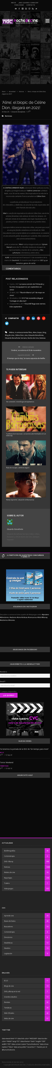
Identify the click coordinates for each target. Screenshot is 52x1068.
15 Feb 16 (8, 768)
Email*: (3, 681)
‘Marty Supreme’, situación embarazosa (20, 500)
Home (3, 91)
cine (26, 335)
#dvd (39, 617)
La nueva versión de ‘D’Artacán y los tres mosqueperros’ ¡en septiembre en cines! (27, 287)
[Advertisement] (26, 57)
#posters (45, 614)
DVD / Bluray (8, 861)
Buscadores (8, 926)
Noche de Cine (33, 338)
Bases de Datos (9, 921)
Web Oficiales (9, 1013)
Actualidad (12, 91)
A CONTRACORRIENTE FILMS (13, 188)
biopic (39, 332)
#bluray (45, 617)
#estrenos (4, 620)
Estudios (7, 948)
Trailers (7, 883)
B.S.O (2, 752)
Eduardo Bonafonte (18, 112)
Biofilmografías (9, 851)
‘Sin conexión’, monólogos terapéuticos (20, 402)
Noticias (21, 91)
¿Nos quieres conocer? (28, 3)
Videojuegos (8, 889)
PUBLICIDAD (19, 5)
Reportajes (8, 878)
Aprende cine (9, 916)
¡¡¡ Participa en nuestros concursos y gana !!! (25, 556)
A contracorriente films (23, 332)
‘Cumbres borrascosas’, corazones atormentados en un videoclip (26, 435)
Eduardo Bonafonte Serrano (16, 338)
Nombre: (3, 672)
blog (44, 332)
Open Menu (47, 20)
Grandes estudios (10, 997)
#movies (11, 620)
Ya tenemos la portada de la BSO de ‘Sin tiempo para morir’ (24, 749)
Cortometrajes (9, 856)
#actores (13, 617)
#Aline (11, 332)
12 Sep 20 (8, 755)
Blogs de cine (9, 986)
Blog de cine (9, 335)
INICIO (13, 3)
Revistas (7, 1002)
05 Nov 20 (5, 112)
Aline (35, 332)
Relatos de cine (9, 872)
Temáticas (4, 766)
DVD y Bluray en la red (12, 991)
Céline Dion (19, 335)
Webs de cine (9, 1018)
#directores (4, 617)
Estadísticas (8, 943)
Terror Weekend (6, 762)
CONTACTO (30, 5)
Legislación (8, 953)
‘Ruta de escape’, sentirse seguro (17, 468)
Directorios (8, 937)
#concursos (32, 617)
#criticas (24, 617)
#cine (19, 617)
